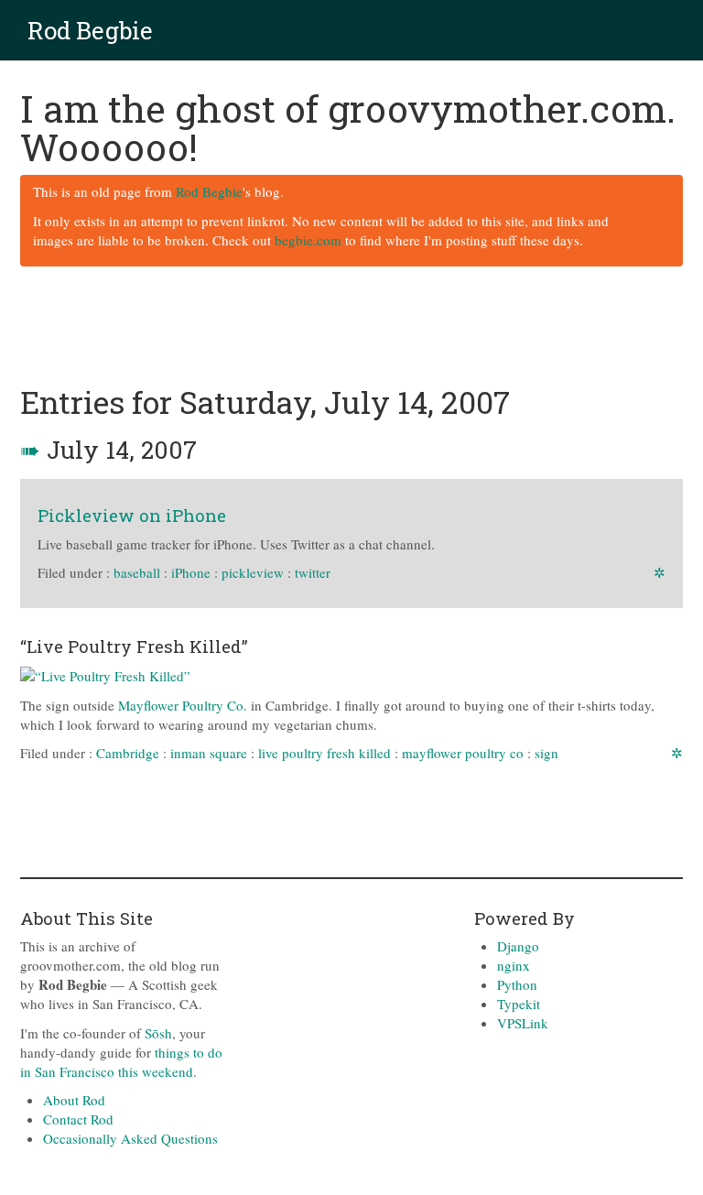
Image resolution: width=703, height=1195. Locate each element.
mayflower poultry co (463, 753)
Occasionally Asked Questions (130, 1138)
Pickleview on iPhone (132, 515)
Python (517, 984)
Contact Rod (78, 1119)
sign (546, 753)
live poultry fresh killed (324, 753)
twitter (312, 572)
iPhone (191, 572)
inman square (208, 753)
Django (518, 946)
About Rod (74, 1100)
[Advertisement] (353, 327)
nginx (513, 965)
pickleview (253, 572)
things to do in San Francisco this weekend (121, 1062)
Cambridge (127, 753)
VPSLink (522, 1023)
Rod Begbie (90, 30)
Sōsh (158, 1033)
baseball (137, 572)
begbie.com (308, 240)
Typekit (518, 1003)
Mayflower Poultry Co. (182, 705)
